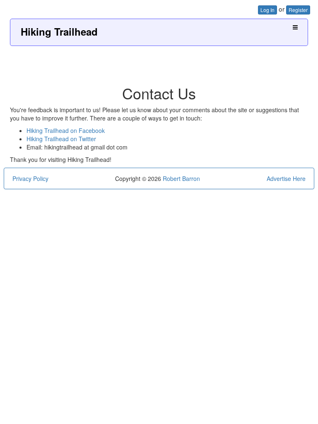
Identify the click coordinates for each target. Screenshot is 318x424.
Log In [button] (267, 9)
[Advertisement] (159, 62)
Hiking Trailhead (59, 31)
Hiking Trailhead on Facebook (65, 130)
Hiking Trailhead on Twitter (61, 139)
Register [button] (298, 9)
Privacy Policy (30, 178)
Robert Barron (181, 178)
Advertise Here (286, 178)
